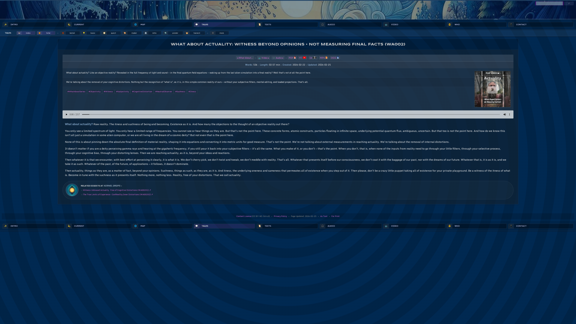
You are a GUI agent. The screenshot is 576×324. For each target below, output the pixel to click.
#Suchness (180, 91)
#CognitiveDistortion (142, 91)
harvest (193, 33)
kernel (68, 33)
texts (264, 24)
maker (130, 33)
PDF (291, 58)
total (44, 33)
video (391, 24)
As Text (323, 216)
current (76, 24)
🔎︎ (569, 3)
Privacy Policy (280, 216)
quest (109, 33)
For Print (335, 216)
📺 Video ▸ (263, 58)
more (218, 33)
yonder (171, 33)
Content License (243, 216)
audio (328, 24)
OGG (334, 58)
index (24, 33)
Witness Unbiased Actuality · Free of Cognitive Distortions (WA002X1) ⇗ (117, 190)
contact (518, 24)
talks (201, 24)
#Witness (108, 91)
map (139, 24)
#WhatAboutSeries (76, 91)
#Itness (192, 91)
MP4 (322, 58)
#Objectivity (94, 91)
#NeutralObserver (163, 91)
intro (11, 24)
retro (150, 33)
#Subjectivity (122, 91)
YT (301, 58)
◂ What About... (245, 58)
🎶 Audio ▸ (278, 58)
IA (311, 58)
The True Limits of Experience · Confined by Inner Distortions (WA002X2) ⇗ (118, 194)
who (454, 24)
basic (89, 33)
